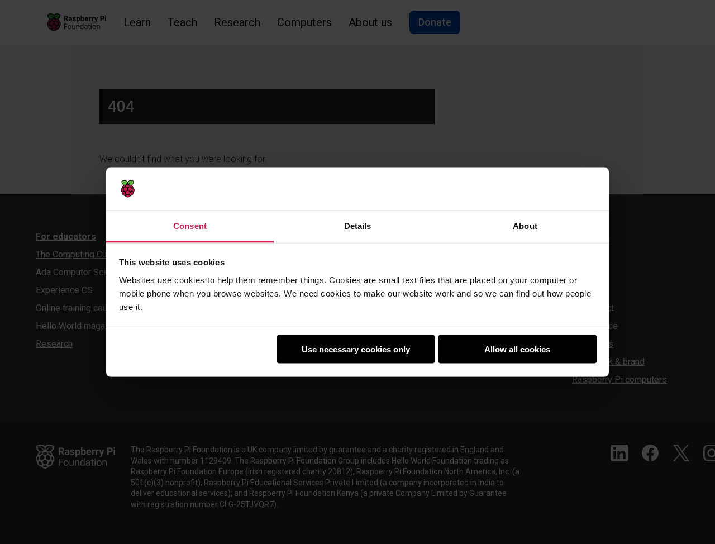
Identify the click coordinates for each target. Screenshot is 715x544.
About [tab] (525, 225)
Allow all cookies (517, 349)
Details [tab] (357, 225)
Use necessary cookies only (356, 349)
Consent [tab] (190, 225)
